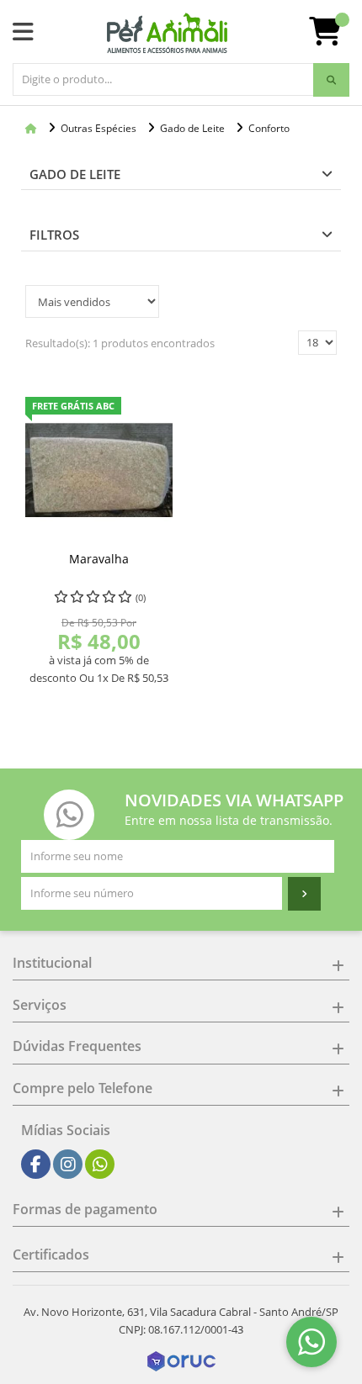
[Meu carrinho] (333, 37)
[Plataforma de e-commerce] (181, 1360)
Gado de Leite (74, 174)
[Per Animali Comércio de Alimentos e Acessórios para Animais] (167, 34)
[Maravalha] (99, 470)
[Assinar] (304, 894)
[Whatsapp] (100, 1164)
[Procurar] (331, 80)
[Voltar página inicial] (32, 128)
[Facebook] (35, 1164)
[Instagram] (68, 1164)
